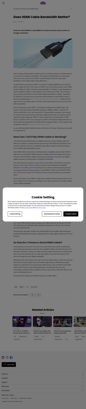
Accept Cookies (70, 214)
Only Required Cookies (52, 214)
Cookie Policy (28, 207)
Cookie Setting (15, 214)
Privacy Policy (41, 207)
